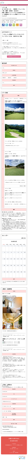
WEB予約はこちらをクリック (14, 56)
